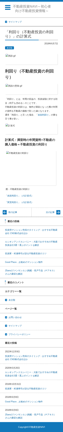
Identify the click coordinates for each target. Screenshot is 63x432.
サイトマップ (15, 326)
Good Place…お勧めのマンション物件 (24, 262)
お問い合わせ (15, 317)
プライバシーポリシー (19, 334)
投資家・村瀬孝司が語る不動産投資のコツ (26, 253)
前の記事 (12, 212)
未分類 (9, 48)
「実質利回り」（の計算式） (19, 202)
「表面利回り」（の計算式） (19, 195)
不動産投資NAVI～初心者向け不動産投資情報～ (32, 9)
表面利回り (43, 115)
